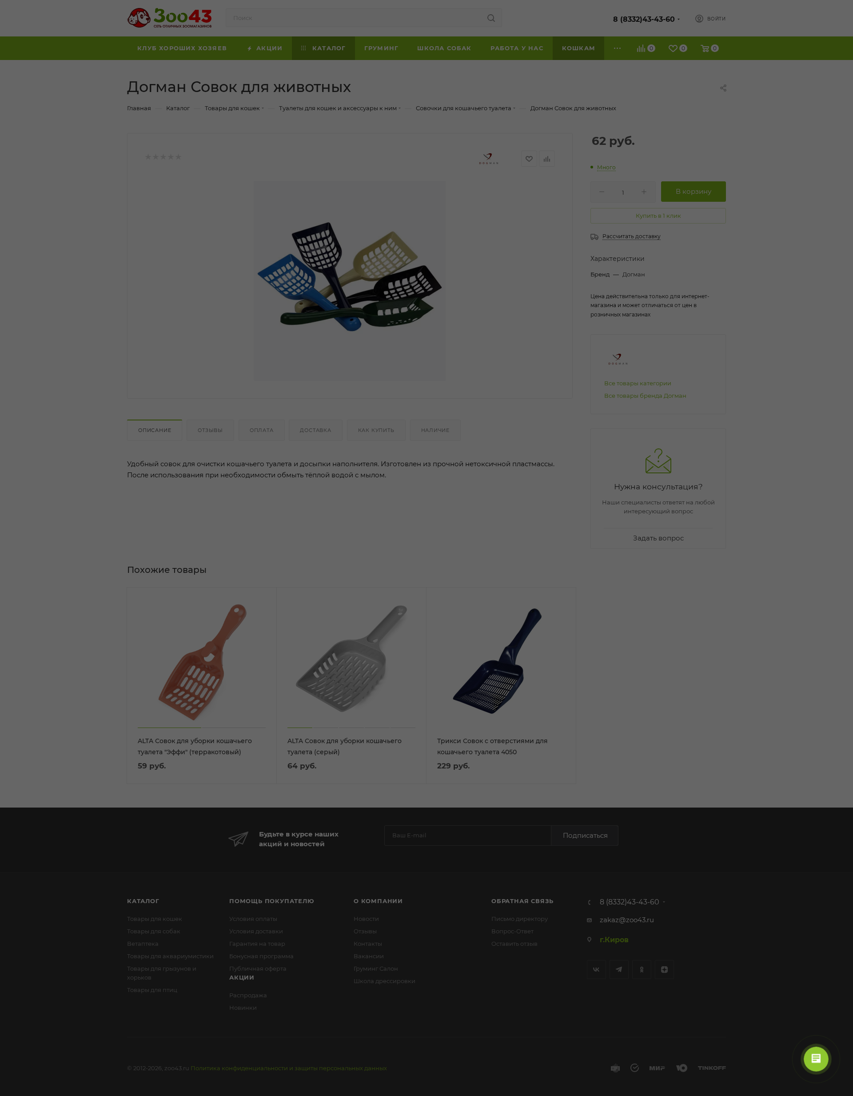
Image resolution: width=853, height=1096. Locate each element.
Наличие (435, 430)
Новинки (243, 1007)
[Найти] (491, 17)
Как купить (376, 430)
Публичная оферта (258, 968)
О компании (378, 900)
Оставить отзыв (514, 943)
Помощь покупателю (271, 900)
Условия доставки (256, 931)
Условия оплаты (253, 918)
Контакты (368, 943)
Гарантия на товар (257, 943)
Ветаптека (143, 943)
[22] (350, 281)
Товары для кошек (154, 918)
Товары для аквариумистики (170, 956)
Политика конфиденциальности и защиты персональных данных (289, 1068)
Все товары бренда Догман (645, 395)
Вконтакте (596, 969)
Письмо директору (519, 918)
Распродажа (248, 995)
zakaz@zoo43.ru (627, 920)
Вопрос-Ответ (512, 931)
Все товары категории (637, 383)
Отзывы (210, 430)
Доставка (315, 430)
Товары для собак (153, 931)
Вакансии (369, 956)
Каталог (143, 900)
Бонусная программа (261, 956)
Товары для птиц (152, 989)
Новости (366, 918)
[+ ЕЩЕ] (617, 48)
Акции (242, 977)
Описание (154, 430)
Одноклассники (641, 969)
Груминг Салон (376, 968)
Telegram (619, 969)
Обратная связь (522, 900)
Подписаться (585, 835)
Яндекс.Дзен (664, 969)
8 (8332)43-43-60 (644, 19)
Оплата (262, 430)
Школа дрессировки (384, 980)
